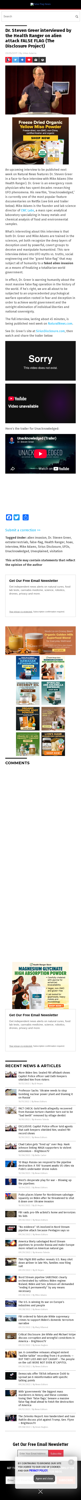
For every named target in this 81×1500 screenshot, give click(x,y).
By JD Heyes (37, 1083)
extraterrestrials (16, 542)
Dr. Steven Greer (59, 537)
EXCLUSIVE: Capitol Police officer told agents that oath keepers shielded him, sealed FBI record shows (45, 1130)
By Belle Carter (39, 1155)
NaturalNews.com (60, 323)
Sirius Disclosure (49, 546)
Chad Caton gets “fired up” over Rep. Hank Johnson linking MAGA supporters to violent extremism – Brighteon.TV (44, 1148)
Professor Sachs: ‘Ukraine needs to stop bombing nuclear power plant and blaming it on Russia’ (45, 1094)
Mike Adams (29, 53)
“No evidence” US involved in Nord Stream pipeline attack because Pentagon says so (44, 1228)
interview (11, 546)
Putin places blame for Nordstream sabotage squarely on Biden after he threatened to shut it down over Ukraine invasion (46, 1198)
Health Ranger (54, 542)
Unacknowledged (17, 551)
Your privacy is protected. (21, 612)
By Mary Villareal (40, 1327)
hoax (69, 542)
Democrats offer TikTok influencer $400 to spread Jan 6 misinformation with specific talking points (43, 1377)
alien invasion (37, 537)
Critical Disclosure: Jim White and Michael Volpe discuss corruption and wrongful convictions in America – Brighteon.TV (47, 1338)
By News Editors (39, 1101)
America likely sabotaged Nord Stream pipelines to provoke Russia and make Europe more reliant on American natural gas (46, 1245)
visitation (56, 551)
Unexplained (39, 551)
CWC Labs (27, 210)
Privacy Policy (38, 1470)
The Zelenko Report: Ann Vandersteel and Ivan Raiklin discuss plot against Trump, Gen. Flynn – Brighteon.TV (46, 1420)
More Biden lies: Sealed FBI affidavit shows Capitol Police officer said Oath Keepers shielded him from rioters (44, 1076)
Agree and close (44, 1478)
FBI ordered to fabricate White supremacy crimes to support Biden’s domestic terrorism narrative (46, 1320)
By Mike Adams (40, 1295)
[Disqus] (40, 815)
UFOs (65, 546)
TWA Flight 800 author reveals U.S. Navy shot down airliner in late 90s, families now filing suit (45, 1263)
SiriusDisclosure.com (50, 331)
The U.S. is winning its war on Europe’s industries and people (41, 1303)
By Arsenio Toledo (40, 1119)
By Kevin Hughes (40, 1345)
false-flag (36, 542)
